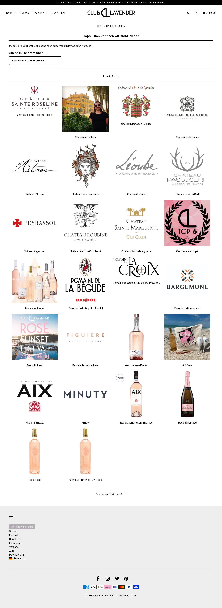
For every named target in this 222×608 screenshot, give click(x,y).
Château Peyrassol (34, 251)
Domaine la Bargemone (187, 308)
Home (100, 26)
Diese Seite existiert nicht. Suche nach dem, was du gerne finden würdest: (50, 46)
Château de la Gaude (187, 137)
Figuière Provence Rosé (85, 365)
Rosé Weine (34, 479)
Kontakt (13, 535)
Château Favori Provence (85, 194)
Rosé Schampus (187, 422)
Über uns (38, 13)
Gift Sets (187, 365)
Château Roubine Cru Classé (85, 251)
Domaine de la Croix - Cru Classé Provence (136, 282)
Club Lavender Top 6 (187, 251)
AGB (11, 550)
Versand (14, 546)
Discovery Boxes (34, 308)
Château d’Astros (34, 194)
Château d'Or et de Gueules (136, 123)
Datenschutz (16, 554)
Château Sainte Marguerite (136, 251)
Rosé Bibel (58, 13)
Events (24, 13)
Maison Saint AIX (34, 422)
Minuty (85, 422)
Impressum (15, 543)
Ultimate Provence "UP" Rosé (85, 479)
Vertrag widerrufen (22, 526)
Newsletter (15, 539)
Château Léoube (136, 194)
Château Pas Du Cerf (187, 194)
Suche (12, 531)
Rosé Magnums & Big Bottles (136, 422)
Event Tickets (34, 365)
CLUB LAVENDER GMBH (124, 595)
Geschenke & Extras (136, 365)
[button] (17, 558)
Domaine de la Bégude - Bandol (86, 308)
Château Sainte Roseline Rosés (34, 114)
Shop (9, 13)
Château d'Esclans (85, 137)
